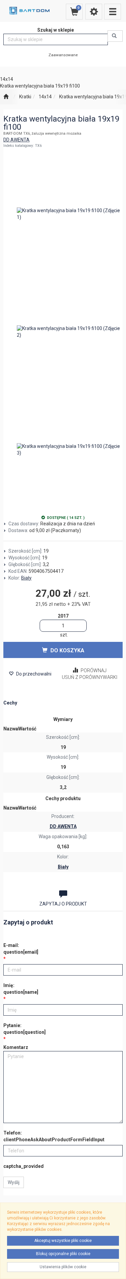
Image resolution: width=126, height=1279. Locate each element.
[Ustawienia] (93, 12)
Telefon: (53, 1136)
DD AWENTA (16, 139)
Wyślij (13, 1182)
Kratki (25, 96)
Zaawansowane (63, 55)
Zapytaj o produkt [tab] (63, 904)
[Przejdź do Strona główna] (6, 97)
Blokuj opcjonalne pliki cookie (63, 1253)
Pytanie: (24, 1029)
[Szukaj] (115, 36)
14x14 (45, 96)
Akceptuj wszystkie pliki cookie (63, 1240)
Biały (26, 578)
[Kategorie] (112, 12)
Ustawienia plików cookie (63, 1267)
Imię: (20, 989)
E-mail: (20, 949)
